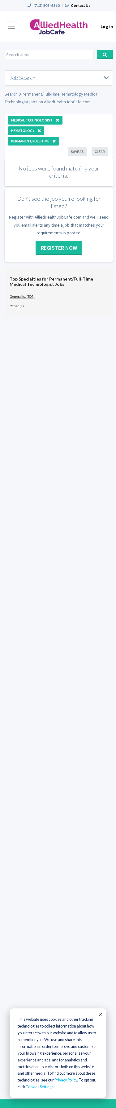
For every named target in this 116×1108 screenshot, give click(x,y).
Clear (100, 151)
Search (105, 54)
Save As (77, 151)
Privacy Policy (65, 1080)
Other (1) (17, 306)
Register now (59, 247)
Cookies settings (39, 1087)
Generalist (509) (22, 296)
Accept (100, 1015)
